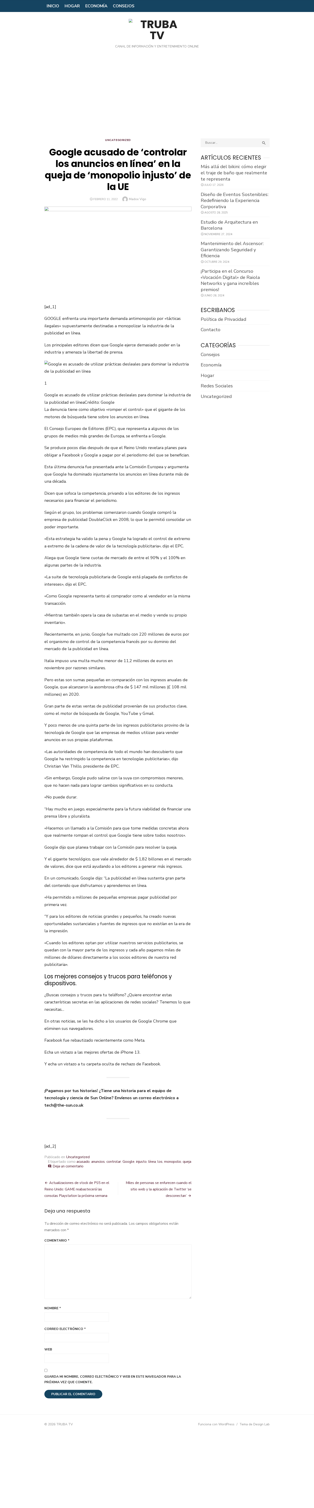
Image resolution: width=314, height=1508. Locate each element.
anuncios (98, 1161)
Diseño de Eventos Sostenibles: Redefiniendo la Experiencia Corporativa (234, 200)
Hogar (72, 6)
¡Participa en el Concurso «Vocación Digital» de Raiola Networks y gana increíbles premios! (230, 280)
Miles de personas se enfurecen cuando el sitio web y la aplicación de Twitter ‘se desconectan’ (158, 1189)
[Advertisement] (157, 97)
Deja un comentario (68, 1166)
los (160, 1161)
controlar (113, 1161)
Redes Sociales (217, 386)
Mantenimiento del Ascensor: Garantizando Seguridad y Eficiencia (232, 249)
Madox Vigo (137, 199)
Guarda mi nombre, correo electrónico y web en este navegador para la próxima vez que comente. (112, 1379)
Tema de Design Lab (255, 1424)
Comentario (56, 1240)
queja (187, 1161)
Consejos (123, 6)
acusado (83, 1161)
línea (152, 1161)
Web (48, 1349)
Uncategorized (118, 140)
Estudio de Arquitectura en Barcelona (229, 225)
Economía (96, 6)
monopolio (172, 1161)
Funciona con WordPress (216, 1424)
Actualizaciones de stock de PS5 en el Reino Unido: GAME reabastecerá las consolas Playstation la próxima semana (76, 1189)
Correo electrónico (65, 1329)
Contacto (210, 329)
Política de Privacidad (223, 319)
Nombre (52, 1308)
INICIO (53, 6)
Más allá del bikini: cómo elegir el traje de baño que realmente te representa (234, 172)
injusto (141, 1161)
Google (128, 1161)
